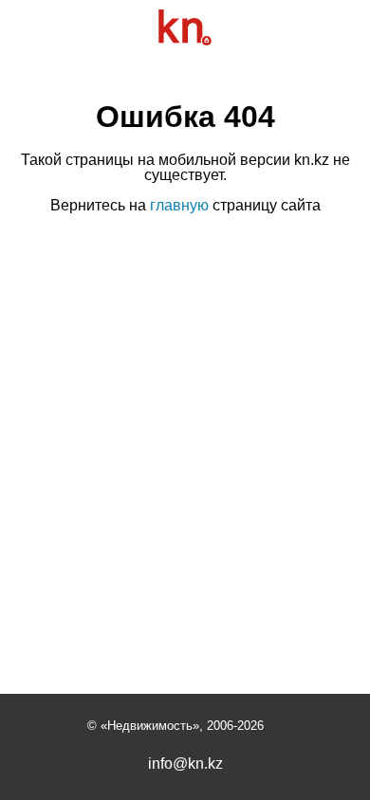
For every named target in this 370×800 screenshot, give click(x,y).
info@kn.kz (185, 764)
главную (179, 205)
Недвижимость (150, 725)
